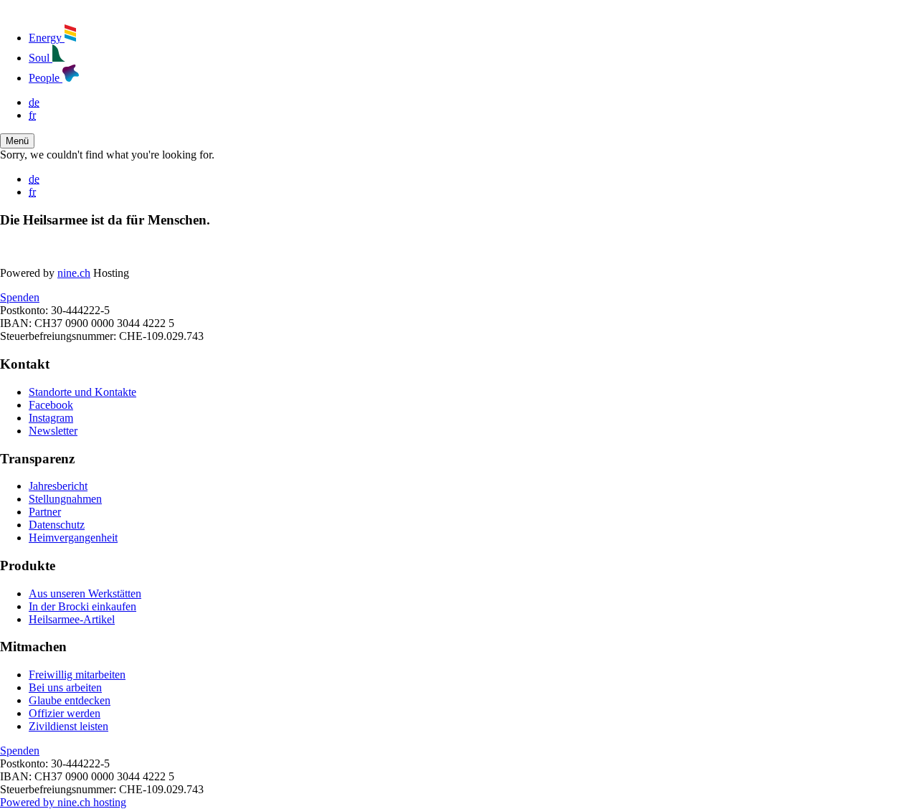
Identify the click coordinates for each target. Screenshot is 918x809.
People (45, 78)
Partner (45, 512)
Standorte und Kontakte (82, 392)
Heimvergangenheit (73, 537)
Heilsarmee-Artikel (72, 619)
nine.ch (73, 273)
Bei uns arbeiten (65, 687)
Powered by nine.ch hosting (63, 802)
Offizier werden (64, 713)
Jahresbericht (58, 486)
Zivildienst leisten (68, 726)
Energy (47, 38)
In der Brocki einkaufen (82, 606)
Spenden (19, 297)
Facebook (51, 405)
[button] (17, 140)
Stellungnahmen (65, 499)
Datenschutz (57, 525)
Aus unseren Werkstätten (85, 593)
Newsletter (53, 431)
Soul (40, 58)
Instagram (51, 418)
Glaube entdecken (69, 700)
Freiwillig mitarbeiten (77, 674)
